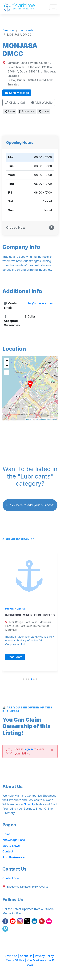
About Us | (27, 956)
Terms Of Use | (16, 960)
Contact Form (11, 878)
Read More (13, 657)
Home (6, 834)
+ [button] (7, 361)
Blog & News (11, 845)
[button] (23, 679)
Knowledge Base (13, 840)
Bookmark (27, 111)
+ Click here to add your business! (30, 505)
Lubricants (20, 609)
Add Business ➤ (13, 857)
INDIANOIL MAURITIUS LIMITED (28, 615)
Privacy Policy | (45, 956)
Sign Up (29, 804)
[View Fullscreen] (6, 372)
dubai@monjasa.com (39, 303)
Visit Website (43, 102)
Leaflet (29, 419)
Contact (7, 851)
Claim (45, 111)
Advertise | (12, 956)
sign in (28, 749)
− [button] (7, 365)
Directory (8, 609)
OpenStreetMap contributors (46, 419)
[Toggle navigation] (53, 7)
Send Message (18, 92)
